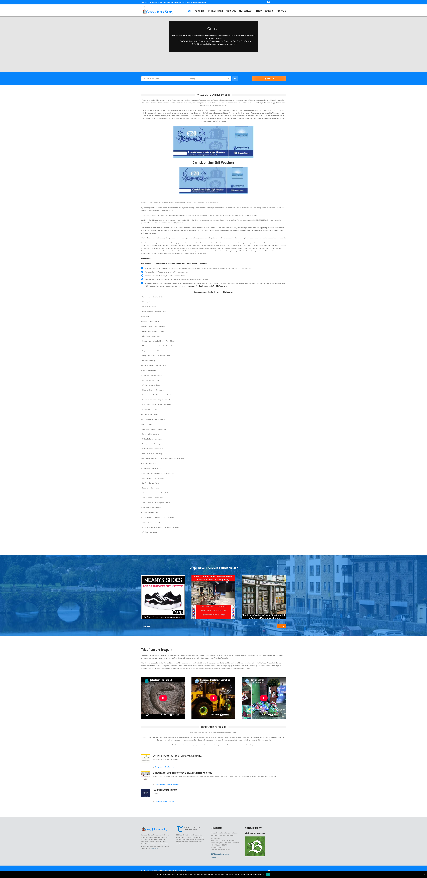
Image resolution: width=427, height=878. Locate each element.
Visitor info (199, 11)
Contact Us (269, 11)
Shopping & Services (215, 11)
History (259, 11)
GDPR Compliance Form (220, 854)
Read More (154, 848)
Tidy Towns (281, 11)
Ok (268, 874)
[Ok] (424, 875)
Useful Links (231, 11)
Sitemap (213, 858)
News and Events (245, 11)
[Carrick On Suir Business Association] (155, 10)
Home (189, 11)
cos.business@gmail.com (199, 2)
